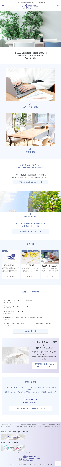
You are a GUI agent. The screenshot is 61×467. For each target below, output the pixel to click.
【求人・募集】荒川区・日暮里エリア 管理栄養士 (17, 300)
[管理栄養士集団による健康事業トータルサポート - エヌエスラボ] (30, 8)
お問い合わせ (19, 426)
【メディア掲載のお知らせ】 (30, 265)
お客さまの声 (52, 424)
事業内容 (17, 424)
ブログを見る (29, 331)
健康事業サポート (43, 424)
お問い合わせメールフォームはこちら (29, 408)
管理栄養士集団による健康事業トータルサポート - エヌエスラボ (30, 452)
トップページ (5, 424)
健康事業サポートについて (29, 231)
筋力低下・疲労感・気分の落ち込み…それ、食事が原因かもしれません (23, 317)
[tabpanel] (11, 264)
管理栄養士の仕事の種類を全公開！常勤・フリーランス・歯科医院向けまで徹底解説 (27, 323)
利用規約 (39, 426)
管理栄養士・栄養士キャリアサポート (29, 424)
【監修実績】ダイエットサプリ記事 (13, 312)
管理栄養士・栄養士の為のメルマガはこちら (43, 365)
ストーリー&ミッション (9, 426)
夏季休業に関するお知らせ (10, 265)
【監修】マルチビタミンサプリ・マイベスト (15, 306)
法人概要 (12, 424)
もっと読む (10, 276)
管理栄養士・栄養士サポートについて (29, 182)
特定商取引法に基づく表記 (30, 426)
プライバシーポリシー (48, 426)
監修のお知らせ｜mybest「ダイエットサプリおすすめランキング (50, 265)
